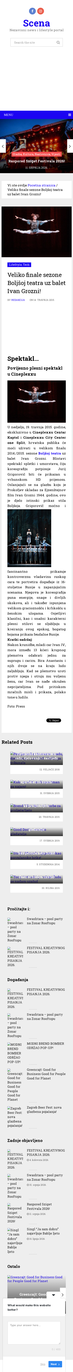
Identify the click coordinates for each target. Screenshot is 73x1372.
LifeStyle (15, 264)
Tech (26, 264)
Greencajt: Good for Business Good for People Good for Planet (46, 1074)
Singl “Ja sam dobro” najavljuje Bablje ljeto (43, 1231)
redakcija (18, 299)
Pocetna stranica (41, 185)
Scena (36, 23)
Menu (8, 114)
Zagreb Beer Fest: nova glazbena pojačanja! (44, 1109)
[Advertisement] (36, 83)
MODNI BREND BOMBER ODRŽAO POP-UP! (45, 1045)
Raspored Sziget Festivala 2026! (39, 1206)
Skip (42, 1364)
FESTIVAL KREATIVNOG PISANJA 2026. (46, 950)
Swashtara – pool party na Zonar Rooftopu (45, 921)
